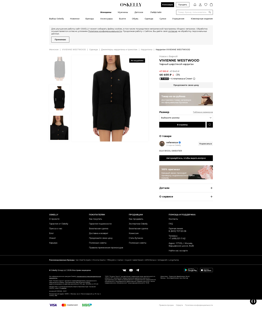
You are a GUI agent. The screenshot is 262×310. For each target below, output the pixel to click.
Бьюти (122, 18)
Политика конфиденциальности (199, 305)
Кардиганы (146, 49)
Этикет (52, 238)
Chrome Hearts (98, 260)
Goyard (128, 260)
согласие (172, 31)
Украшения (178, 18)
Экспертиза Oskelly (138, 224)
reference (172, 142)
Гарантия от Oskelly (58, 224)
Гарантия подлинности (100, 224)
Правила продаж (166, 305)
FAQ (171, 224)
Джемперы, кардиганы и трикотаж (119, 49)
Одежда (149, 18)
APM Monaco (150, 260)
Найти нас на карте (178, 250)
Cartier (120, 260)
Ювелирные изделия (202, 18)
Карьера (53, 243)
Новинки (74, 18)
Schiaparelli (162, 260)
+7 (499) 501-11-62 (177, 238)
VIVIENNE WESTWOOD (74, 49)
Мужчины (123, 12)
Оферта (179, 305)
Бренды (89, 18)
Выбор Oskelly (56, 18)
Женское (54, 49)
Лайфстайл (155, 12)
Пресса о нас (55, 228)
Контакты (173, 219)
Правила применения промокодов (106, 247)
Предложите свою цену (101, 238)
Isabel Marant (138, 260)
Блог (51, 233)
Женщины (105, 12)
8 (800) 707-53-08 (177, 231)
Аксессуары (106, 18)
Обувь (135, 18)
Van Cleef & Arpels (83, 260)
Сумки (163, 18)
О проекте (54, 219)
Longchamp (174, 260)
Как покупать (95, 219)
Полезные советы (97, 243)
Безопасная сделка (98, 228)
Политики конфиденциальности (105, 31)
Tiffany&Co (111, 260)
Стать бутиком (136, 238)
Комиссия (134, 233)
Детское (139, 12)
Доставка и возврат (98, 233)
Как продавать (136, 219)
